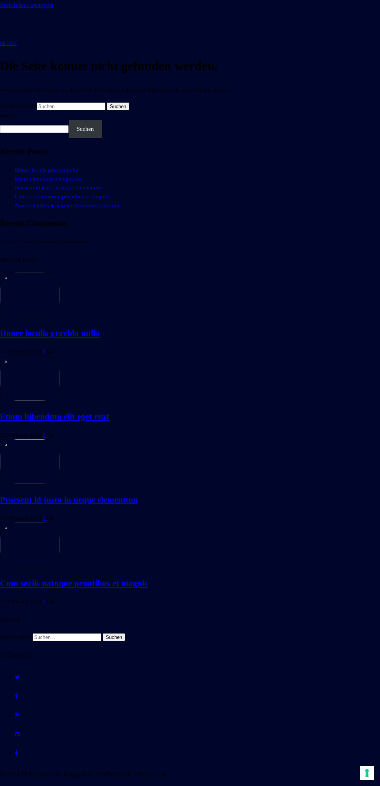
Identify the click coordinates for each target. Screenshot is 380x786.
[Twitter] (17, 678)
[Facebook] (16, 696)
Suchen (8, 115)
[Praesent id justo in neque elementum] (29, 482)
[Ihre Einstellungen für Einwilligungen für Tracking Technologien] (367, 773)
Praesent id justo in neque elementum (58, 188)
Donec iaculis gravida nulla (46, 170)
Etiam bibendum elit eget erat (49, 179)
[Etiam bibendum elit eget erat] (29, 399)
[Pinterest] (17, 715)
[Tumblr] (16, 753)
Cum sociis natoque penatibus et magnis (61, 196)
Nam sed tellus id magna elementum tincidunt (68, 205)
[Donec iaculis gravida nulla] (29, 315)
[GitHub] (17, 734)
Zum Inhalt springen (26, 5)
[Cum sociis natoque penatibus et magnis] (29, 565)
